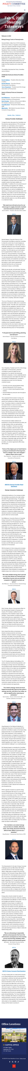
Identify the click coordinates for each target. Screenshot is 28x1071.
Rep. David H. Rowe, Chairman (14, 3)
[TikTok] (18, 1062)
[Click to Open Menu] (24, 10)
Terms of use (23, 1058)
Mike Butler (5, 108)
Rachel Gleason (6, 83)
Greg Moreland (6, 104)
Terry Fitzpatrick (6, 87)
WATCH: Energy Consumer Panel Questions (14, 971)
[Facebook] (10, 1062)
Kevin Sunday (5, 101)
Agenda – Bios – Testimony (14, 115)
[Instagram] (15, 1062)
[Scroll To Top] (14, 1066)
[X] (12, 1062)
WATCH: (14, 214)
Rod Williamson (6, 97)
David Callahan (6, 80)
